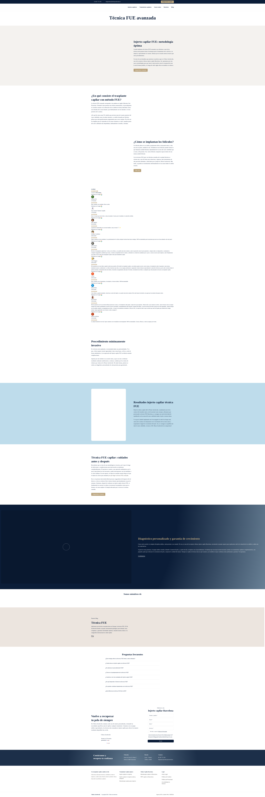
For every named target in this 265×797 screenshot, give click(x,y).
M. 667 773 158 (161, 757)
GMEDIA (171, 794)
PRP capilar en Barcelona (147, 777)
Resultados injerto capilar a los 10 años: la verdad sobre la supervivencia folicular (150, 634)
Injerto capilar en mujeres (125, 774)
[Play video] (66, 547)
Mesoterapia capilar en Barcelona (149, 774)
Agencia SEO (159, 794)
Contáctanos (141, 556)
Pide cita (137, 170)
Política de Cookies (166, 777)
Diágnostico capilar (167, 1)
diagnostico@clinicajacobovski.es (165, 759)
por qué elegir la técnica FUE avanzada (118, 475)
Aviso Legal (165, 774)
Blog (92, 636)
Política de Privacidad (167, 779)
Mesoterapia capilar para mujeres (127, 781)
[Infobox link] (96, 2)
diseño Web (166, 794)
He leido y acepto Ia (158, 731)
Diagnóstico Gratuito (140, 70)
